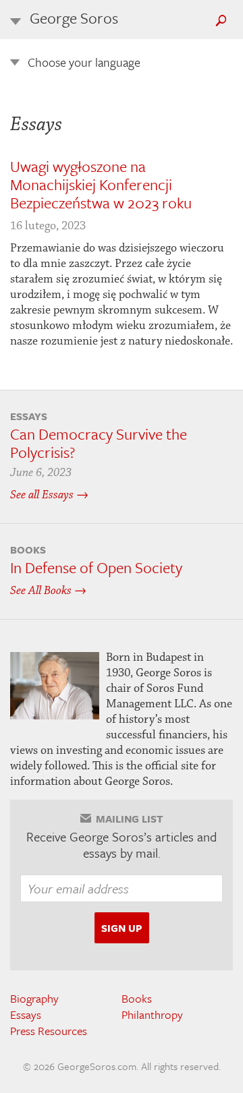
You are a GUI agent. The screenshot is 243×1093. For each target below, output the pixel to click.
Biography (34, 998)
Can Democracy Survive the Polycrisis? (98, 443)
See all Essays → (49, 495)
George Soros (74, 18)
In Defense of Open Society (96, 567)
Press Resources (48, 1030)
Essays (25, 1014)
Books (137, 998)
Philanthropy (152, 1014)
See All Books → (48, 590)
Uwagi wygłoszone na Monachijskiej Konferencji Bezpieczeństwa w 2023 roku (101, 184)
